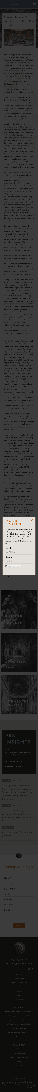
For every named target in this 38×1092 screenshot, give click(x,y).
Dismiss (32, 519)
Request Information (13, 566)
